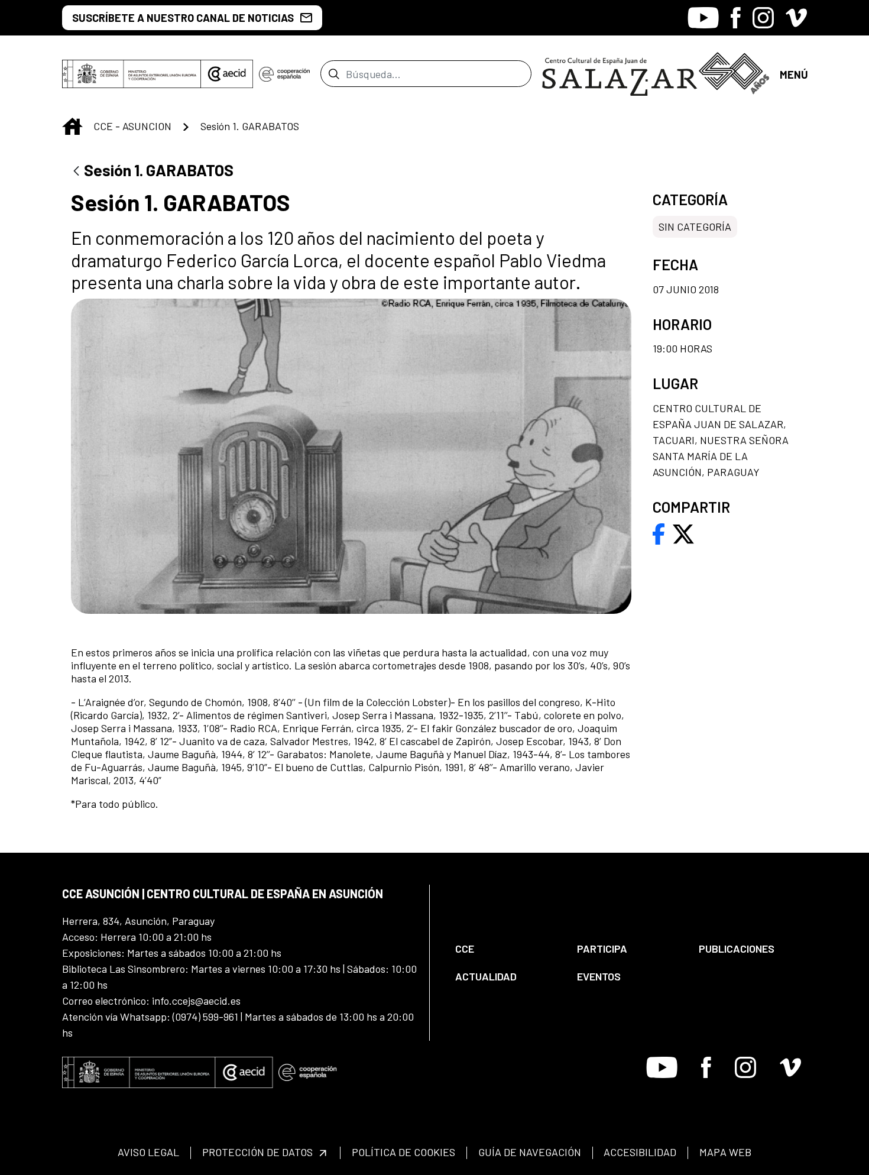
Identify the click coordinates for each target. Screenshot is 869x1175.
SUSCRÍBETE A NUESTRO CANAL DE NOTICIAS (183, 17)
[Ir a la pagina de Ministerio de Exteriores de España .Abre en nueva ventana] (131, 74)
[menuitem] (506, 949)
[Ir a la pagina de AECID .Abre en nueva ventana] (227, 74)
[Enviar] (333, 73)
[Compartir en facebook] (659, 532)
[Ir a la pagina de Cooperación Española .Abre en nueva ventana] (284, 74)
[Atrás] (76, 171)
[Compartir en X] (683, 532)
